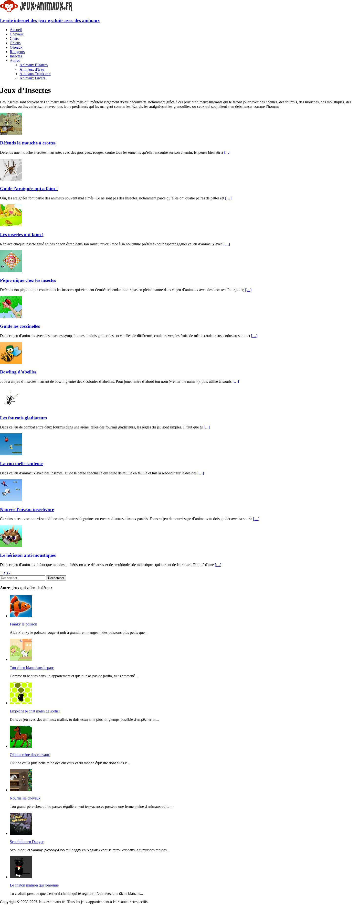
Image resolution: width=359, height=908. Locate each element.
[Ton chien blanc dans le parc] (21, 659)
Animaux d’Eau (32, 69)
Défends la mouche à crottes (27, 142)
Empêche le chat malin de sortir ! (35, 711)
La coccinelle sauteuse (21, 463)
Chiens (15, 43)
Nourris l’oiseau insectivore (27, 509)
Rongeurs (17, 52)
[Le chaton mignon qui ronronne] (21, 877)
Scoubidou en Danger (26, 842)
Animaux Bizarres (34, 65)
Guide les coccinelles (20, 326)
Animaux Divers (32, 78)
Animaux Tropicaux (35, 74)
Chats (14, 38)
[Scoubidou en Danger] (21, 833)
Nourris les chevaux (25, 798)
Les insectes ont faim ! (21, 234)
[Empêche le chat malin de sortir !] (21, 703)
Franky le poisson (23, 624)
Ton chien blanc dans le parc (32, 668)
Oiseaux (16, 47)
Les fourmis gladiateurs (23, 417)
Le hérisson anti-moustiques (28, 555)
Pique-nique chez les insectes (28, 280)
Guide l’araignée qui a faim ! (29, 188)
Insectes (16, 56)
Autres (15, 60)
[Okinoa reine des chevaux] (21, 746)
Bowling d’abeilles (18, 371)
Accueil (16, 30)
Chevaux (17, 34)
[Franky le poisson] (21, 616)
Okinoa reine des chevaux (30, 755)
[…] (227, 152)
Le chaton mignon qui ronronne (34, 885)
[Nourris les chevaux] (21, 790)
